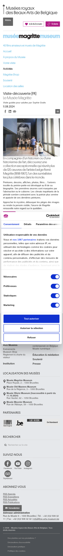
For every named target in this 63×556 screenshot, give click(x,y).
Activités (8, 68)
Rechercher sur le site (5, 445)
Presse (37, 363)
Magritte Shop (11, 74)
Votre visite (9, 63)
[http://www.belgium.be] (20, 423)
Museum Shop (10, 351)
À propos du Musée (14, 57)
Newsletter (14, 508)
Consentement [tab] (11, 224)
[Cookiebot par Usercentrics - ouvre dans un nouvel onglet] (46, 216)
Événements (57, 111)
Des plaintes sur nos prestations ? (22, 538)
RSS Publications (11, 502)
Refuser (31, 337)
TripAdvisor (7, 478)
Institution (9, 363)
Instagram (28, 468)
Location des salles (13, 86)
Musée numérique (41, 348)
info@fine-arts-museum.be (46, 518)
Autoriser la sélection (31, 328)
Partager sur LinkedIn (10, 111)
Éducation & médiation (46, 355)
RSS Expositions (11, 496)
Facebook (8, 468)
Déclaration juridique (16, 546)
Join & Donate (35, 24)
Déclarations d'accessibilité (19, 542)
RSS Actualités (10, 499)
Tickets (54, 24)
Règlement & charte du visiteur (14, 356)
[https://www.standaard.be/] (52, 422)
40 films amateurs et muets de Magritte (24, 45)
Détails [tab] (27, 224)
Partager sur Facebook (5, 111)
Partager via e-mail (14, 111)
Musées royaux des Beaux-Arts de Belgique (3, 6)
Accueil (7, 51)
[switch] (55, 286)
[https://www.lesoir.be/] (34, 420)
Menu (8, 20)
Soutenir (7, 80)
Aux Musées (10, 345)
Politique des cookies (16, 550)
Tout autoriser (31, 318)
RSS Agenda (9, 494)
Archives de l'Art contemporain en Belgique (45, 344)
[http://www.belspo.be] (8, 423)
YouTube (18, 468)
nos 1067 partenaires (24, 239)
